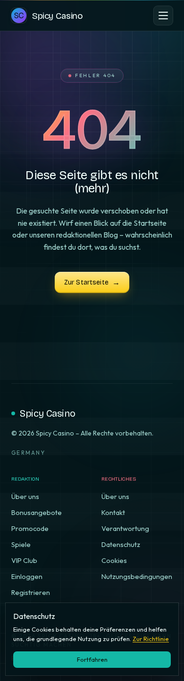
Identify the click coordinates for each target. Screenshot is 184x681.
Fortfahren (92, 659)
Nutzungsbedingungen (136, 576)
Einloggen (26, 576)
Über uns (25, 496)
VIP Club (24, 560)
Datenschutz (120, 544)
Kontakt (113, 512)
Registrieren (30, 592)
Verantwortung (125, 528)
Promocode (30, 528)
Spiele (21, 544)
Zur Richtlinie (151, 638)
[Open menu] (163, 15)
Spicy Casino (47, 413)
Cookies (114, 560)
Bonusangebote (36, 512)
